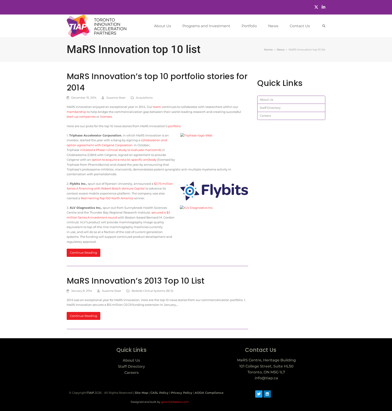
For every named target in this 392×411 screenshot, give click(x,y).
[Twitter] (316, 7)
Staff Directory (270, 107)
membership (76, 112)
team (157, 107)
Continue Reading (83, 252)
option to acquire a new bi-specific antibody (124, 159)
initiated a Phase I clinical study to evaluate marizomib (120, 150)
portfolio (174, 126)
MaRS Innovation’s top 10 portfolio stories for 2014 (157, 82)
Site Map (141, 392)
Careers (265, 115)
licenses (106, 116)
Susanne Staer (116, 97)
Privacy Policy (181, 392)
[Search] (323, 25)
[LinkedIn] (323, 7)
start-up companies (81, 116)
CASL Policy (159, 392)
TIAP (90, 392)
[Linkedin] (267, 394)
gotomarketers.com (174, 402)
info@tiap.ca (266, 378)
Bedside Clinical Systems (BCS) (152, 290)
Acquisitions (144, 97)
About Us (266, 99)
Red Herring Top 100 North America (107, 198)
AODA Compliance (209, 392)
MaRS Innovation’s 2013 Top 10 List (135, 281)
